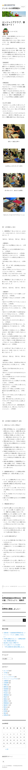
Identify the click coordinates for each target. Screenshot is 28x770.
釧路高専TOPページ (7, 756)
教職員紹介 (6, 703)
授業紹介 (6, 701)
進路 (5, 709)
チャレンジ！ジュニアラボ (10, 678)
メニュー (23, 6)
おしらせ (6, 670)
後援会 (5, 699)
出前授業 (6, 682)
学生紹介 (6, 693)
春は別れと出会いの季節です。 (12, 643)
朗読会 (5, 707)
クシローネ (6, 586)
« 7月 (6, 749)
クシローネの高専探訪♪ (11, 8)
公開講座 (6, 680)
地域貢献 (6, 689)
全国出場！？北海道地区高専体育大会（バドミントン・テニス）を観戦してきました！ (14, 634)
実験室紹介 (6, 695)
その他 (5, 672)
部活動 (5, 711)
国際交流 (6, 687)
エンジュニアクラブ (9, 676)
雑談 (5, 713)
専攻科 (5, 697)
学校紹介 (6, 691)
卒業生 (5, 685)
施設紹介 (6, 705)
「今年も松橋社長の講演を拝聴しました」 (14, 647)
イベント (6, 674)
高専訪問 (6, 715)
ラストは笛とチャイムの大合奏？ (12, 645)
